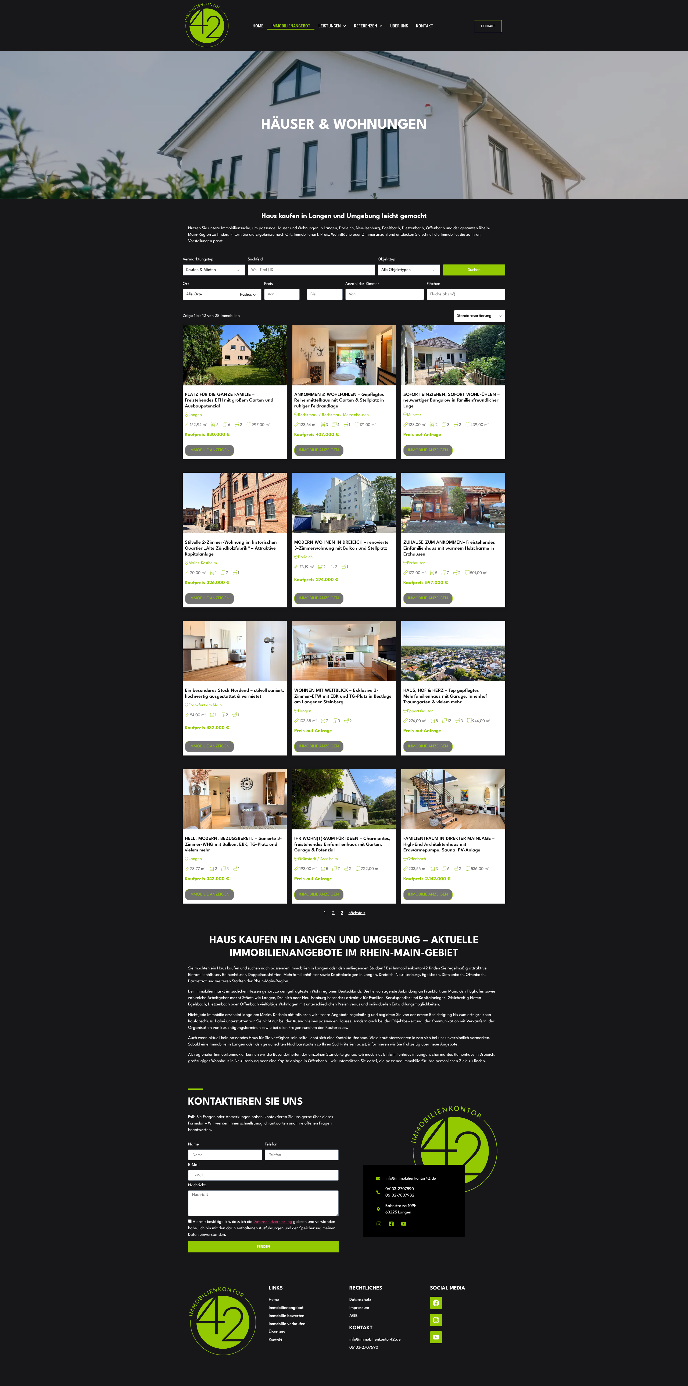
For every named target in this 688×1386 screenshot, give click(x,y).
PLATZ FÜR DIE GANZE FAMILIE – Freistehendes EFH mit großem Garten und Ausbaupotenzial (229, 400)
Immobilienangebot (290, 25)
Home (258, 25)
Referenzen (365, 25)
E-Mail (193, 1165)
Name (193, 1145)
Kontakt (424, 25)
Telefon (271, 1145)
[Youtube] (436, 1337)
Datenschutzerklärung (273, 1222)
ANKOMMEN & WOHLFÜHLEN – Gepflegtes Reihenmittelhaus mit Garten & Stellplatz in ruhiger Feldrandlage (339, 400)
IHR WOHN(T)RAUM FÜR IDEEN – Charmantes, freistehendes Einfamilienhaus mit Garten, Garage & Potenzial (342, 844)
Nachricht (197, 1185)
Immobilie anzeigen (209, 450)
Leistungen (329, 25)
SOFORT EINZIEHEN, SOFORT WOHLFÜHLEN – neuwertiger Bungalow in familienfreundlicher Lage (451, 400)
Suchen (474, 270)
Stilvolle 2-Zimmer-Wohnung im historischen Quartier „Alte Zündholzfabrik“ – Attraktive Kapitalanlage (231, 548)
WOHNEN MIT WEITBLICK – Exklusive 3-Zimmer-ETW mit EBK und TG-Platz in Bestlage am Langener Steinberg (343, 696)
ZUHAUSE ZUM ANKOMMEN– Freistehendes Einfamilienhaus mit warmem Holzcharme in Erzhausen (449, 548)
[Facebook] (436, 1303)
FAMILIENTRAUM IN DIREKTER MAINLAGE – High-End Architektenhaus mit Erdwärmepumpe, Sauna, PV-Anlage (448, 844)
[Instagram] (436, 1320)
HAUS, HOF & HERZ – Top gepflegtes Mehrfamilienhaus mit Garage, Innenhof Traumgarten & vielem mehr (445, 696)
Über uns (399, 25)
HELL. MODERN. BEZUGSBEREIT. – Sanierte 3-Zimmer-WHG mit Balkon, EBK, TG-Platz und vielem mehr (233, 844)
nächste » (357, 913)
